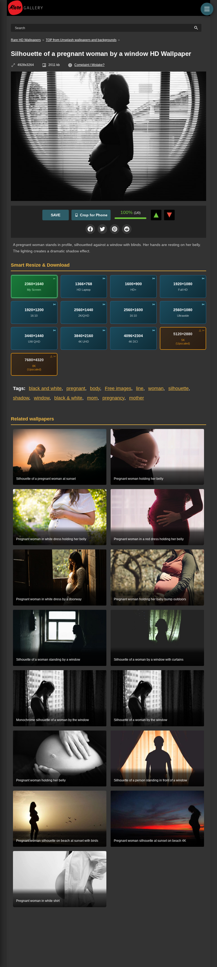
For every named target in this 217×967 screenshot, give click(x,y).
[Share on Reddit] (127, 229)
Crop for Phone (93, 215)
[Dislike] (169, 215)
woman (156, 388)
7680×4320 (34, 360)
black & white (68, 398)
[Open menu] (207, 9)
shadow (21, 398)
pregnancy (113, 398)
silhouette (178, 388)
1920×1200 (34, 309)
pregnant (75, 388)
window (41, 398)
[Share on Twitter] (102, 229)
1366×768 (83, 283)
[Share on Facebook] (90, 229)
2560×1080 (182, 309)
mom (92, 398)
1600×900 (133, 283)
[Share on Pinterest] (114, 229)
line (139, 388)
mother (136, 398)
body (95, 388)
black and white (45, 388)
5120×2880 (182, 334)
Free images (118, 388)
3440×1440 (34, 335)
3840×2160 (83, 335)
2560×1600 (133, 309)
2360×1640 (34, 283)
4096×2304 (133, 335)
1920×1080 (182, 283)
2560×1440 (83, 309)
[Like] (156, 215)
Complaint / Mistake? (89, 65)
